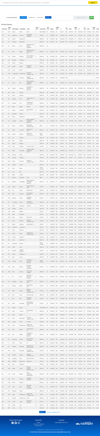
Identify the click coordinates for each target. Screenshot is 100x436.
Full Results (23, 17)
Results (38, 422)
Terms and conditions (38, 424)
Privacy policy (38, 425)
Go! (91, 17)
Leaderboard (31, 17)
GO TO (47, 17)
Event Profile (40, 17)
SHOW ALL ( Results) (53, 412)
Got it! (93, 3)
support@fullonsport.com (61, 422)
